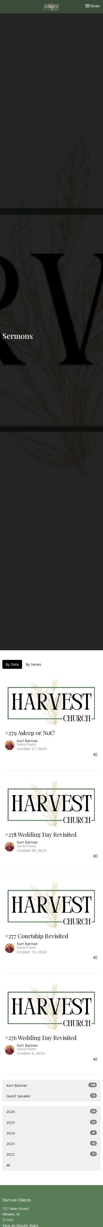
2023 (50, 1143)
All (8, 1165)
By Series (33, 664)
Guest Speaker (50, 1095)
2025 (50, 1122)
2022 (50, 1154)
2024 (50, 1132)
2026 (50, 1111)
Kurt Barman (50, 1085)
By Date (12, 664)
